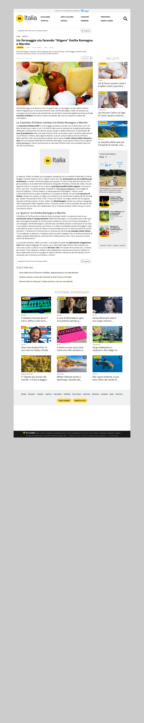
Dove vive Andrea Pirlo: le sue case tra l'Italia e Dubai (34, 349)
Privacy (41, 435)
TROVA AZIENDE (64, 400)
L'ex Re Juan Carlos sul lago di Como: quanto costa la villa (111, 115)
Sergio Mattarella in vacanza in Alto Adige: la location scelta (105, 350)
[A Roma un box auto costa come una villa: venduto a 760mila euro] (72, 334)
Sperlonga (60, 374)
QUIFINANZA (103, 433)
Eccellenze (45, 17)
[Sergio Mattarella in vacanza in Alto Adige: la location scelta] (107, 334)
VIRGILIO (42, 433)
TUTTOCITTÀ (85, 433)
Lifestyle (44, 21)
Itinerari (84, 21)
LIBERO (37, 433)
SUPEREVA (117, 433)
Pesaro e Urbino (37, 47)
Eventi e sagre (107, 21)
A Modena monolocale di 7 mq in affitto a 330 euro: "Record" (34, 320)
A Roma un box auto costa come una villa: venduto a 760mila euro (70, 350)
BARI (112, 394)
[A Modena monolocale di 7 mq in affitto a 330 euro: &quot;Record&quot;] (36, 305)
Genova (95, 374)
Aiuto (65, 435)
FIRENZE (67, 394)
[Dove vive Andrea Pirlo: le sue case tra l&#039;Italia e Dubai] (36, 334)
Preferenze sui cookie (57, 435)
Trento (100, 80)
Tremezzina (102, 110)
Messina (101, 139)
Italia (45, 47)
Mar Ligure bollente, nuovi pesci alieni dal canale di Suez (106, 379)
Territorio (105, 17)
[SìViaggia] (85, 11)
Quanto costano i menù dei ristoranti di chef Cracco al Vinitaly (45, 277)
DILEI (91, 433)
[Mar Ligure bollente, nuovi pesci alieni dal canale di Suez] (107, 363)
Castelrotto (96, 344)
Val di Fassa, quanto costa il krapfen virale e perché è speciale (112, 86)
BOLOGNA (76, 394)
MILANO (31, 394)
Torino (23, 344)
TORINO (40, 394)
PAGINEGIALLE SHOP (60, 433)
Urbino (28, 47)
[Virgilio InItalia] (26, 18)
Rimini (51, 47)
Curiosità (85, 17)
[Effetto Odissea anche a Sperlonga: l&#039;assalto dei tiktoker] (72, 363)
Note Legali (35, 435)
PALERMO (58, 394)
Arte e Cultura (67, 17)
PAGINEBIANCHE (76, 433)
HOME (18, 36)
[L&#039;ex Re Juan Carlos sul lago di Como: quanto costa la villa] (113, 99)
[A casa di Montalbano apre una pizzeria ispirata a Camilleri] (72, 305)
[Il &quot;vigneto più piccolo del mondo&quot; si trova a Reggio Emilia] (36, 363)
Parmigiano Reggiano (66, 189)
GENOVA (86, 394)
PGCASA (69, 433)
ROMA (23, 394)
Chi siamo (28, 435)
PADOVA (118, 394)
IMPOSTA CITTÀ (80, 400)
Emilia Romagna (23, 143)
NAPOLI (48, 394)
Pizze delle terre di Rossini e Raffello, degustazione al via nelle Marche (48, 272)
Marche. (35, 245)
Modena (24, 315)
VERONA (95, 394)
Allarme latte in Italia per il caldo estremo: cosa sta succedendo (46, 281)
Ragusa (59, 315)
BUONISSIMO (110, 433)
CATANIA (104, 394)
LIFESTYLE (25, 36)
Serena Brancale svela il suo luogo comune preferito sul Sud (104, 320)
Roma (94, 315)
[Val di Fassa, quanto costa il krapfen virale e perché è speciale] (113, 70)
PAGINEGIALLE (50, 433)
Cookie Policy (47, 435)
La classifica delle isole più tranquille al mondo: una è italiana (111, 145)
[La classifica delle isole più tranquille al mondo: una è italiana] (113, 129)
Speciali (64, 21)
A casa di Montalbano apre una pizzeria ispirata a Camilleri (70, 320)
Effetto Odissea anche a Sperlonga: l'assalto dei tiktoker (69, 379)
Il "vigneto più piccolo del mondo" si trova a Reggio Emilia (33, 379)
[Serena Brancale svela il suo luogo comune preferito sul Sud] (107, 305)
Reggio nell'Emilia (27, 374)
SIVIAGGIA (96, 433)
